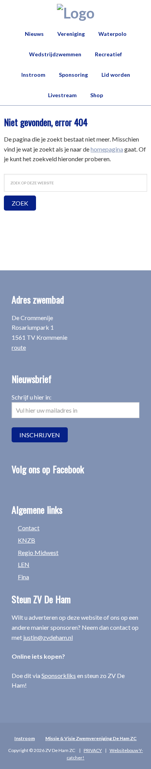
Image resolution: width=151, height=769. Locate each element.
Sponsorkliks (58, 675)
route (19, 347)
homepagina (107, 149)
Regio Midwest (38, 552)
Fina (23, 576)
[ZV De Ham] (75, 13)
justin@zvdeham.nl (48, 637)
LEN (23, 564)
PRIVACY (93, 750)
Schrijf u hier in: (31, 397)
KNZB (26, 540)
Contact (28, 527)
